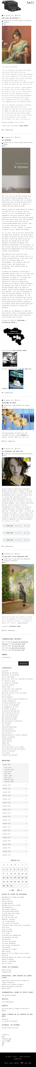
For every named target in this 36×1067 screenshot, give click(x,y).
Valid (6, 1041)
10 (11, 873)
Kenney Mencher (7, 931)
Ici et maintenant (8, 921)
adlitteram (6, 899)
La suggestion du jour (10, 707)
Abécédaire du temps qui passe (13, 897)
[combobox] (10, 663)
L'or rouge (6, 933)
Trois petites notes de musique (13, 749)
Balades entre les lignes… (11, 905)
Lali (30, 2)
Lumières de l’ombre (9, 949)
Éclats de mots (7, 901)
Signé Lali (6, 743)
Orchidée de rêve (9, 403)
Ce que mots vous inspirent (12, 689)
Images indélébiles (9, 701)
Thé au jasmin (7, 963)
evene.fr (5, 1019)
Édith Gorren (6, 970)
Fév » (19, 890)
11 (15, 873)
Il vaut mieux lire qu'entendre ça (14, 699)
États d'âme (6, 687)
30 (7, 885)
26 (18, 881)
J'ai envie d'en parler (10, 923)
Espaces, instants (8, 919)
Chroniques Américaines (10, 911)
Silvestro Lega (15, 626)
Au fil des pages (8, 677)
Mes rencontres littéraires (12, 721)
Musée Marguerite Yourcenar (12, 986)
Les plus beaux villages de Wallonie (15, 1008)
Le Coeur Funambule (9, 943)
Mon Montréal (6, 723)
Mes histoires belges (9, 717)
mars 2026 (7, 777)
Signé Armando (7, 739)
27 (22, 881)
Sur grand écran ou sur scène (12, 747)
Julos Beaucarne (7, 1002)
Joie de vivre (7, 929)
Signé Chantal (7, 741)
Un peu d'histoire (8, 751)
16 (7, 877)
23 (7, 881)
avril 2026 (8, 775)
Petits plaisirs (7, 729)
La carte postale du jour (11, 703)
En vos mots (6, 695)
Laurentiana (6, 939)
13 (22, 873)
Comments (6, 1039)
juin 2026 (7, 771)
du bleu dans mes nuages (11, 913)
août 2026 (7, 767)
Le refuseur (6, 140)
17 (11, 877)
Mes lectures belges (9, 719)
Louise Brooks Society (10, 1028)
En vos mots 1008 (19, 644)
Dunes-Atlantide (7, 915)
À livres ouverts (8, 685)
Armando (23, 435)
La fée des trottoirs (17, 648)
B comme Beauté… (7, 903)
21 (26, 877)
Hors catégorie (7, 697)
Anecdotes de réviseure (10, 675)
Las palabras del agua (10, 937)
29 (4, 885)
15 (4, 877)
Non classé (6, 725)
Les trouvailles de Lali (11, 713)
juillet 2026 (9, 769)
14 (26, 873)
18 (15, 877)
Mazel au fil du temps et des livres (15, 953)
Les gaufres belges (9, 995)
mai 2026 (7, 773)
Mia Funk (5, 955)
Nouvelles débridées (9, 727)
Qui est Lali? (7, 733)
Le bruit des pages (9, 941)
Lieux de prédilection (10, 715)
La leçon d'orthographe (10, 705)
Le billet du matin (9, 709)
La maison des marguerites (11, 935)
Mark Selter (6, 951)
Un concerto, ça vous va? (12, 451)
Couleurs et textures (9, 691)
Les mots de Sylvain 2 (11, 18)
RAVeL (4, 1010)
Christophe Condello (9, 909)
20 (22, 877)
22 (4, 881)
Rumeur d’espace (7, 959)
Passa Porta (6, 988)
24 (11, 881)
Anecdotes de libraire (10, 673)
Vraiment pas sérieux (9, 755)
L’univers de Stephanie (19, 642)
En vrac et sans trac (9, 917)
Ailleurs (5, 671)
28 (26, 881)
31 (11, 885)
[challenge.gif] (14, 347)
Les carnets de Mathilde (11, 945)
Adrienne (5, 644)
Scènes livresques (8, 737)
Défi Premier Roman (19, 350)
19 (18, 877)
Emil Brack (24, 125)
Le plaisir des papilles (11, 711)
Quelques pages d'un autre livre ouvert (16, 957)
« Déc (11, 890)
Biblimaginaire (7, 907)
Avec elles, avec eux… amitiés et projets (17, 679)
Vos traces (6, 753)
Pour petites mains (9, 731)
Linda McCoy (6, 947)
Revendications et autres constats (14, 735)
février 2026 (9, 779)
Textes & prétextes (9, 961)
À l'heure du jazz (8, 681)
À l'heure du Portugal (10, 683)
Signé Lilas (6, 745)
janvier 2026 (9, 781)
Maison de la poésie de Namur (12, 984)
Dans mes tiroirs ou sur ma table (14, 693)
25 (15, 881)
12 (18, 873)
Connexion (6, 657)
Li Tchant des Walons (9, 1021)
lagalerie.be (6, 972)
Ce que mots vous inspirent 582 (15, 556)
